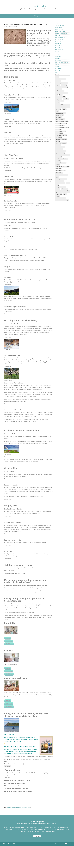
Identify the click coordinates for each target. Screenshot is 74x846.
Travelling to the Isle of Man (61, 179)
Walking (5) (58, 60)
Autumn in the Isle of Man (61, 79)
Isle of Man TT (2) (59, 27)
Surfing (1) (57, 64)
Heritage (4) (58, 41)
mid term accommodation (61, 143)
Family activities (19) (60, 31)
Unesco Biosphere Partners (36, 827)
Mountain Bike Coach (60, 147)
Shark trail (58, 164)
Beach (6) (57, 35)
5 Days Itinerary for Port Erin (12, 786)
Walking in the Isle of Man (61, 187)
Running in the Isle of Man (61, 162)
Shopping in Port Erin (60, 166)
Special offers (58, 168)
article (42, 260)
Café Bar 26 (37, 296)
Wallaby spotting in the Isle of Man (62, 191)
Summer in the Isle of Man (62, 175)
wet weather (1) (59, 68)
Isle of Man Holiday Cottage (61, 123)
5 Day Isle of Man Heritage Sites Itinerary (60, 829)
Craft (57, 94)
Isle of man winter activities (61, 135)
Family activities (13, 26)
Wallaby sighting (64, 189)
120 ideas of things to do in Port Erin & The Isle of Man (16, 827)
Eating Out (58, 102)
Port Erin (67, 155)
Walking (57, 185)
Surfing (57, 177)
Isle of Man (58, 117)
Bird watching (64, 85)
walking (67, 183)
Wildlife (64, 194)
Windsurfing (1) (59, 56)
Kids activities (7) (59, 39)
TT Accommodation (60, 181)
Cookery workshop (59, 91)
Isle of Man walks (59, 133)
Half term (64, 109)
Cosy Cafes (58, 92)
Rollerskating (58, 160)
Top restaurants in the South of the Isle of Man (18, 791)
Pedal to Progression (60, 155)
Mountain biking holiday (60, 151)
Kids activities (11, 807)
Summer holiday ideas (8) (61, 33)
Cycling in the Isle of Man (61, 96)
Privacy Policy (33, 829)
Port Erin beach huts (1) (61, 37)
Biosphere (58, 85)
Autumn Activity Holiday (44, 829)
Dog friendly (59, 98)
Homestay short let (59, 115)
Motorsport (58, 145)
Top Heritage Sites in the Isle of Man (15, 783)
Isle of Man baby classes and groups (14, 573)
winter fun (58, 196)
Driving (62, 101)
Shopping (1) (58, 58)
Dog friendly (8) (59, 49)
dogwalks (58, 101)
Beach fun (58, 81)
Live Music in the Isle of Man (61, 139)
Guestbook (18, 829)
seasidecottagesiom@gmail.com (23, 753)
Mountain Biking (59, 149)
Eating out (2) (58, 45)
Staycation (59, 173)
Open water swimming (60, 153)
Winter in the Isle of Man (60, 198)
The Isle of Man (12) (60, 25)
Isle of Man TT (58, 129)
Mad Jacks (58, 141)
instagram (14, 756)
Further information (10, 829)
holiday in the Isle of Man (61, 113)
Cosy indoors (64, 92)
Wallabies (58, 189)
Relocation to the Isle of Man (61, 158)
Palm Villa (9, 623)
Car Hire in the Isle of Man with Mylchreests (60, 827)
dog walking (65, 98)
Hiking (57, 111)
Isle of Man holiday (60, 119)
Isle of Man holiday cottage (62, 121)
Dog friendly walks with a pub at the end (16, 788)
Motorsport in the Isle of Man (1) (61, 53)
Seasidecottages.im (37, 6)
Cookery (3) (58, 43)
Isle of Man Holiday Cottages (48, 831)
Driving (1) (57, 51)
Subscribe (7, 764)
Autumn (57, 77)
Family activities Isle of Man (22, 807)
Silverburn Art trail (17, 421)
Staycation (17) (59, 29)
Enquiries (46, 827)
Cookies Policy (37, 836)
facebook (22, 756)
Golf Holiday (58, 109)
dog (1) (57, 72)
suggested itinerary (44, 459)
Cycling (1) (57, 66)
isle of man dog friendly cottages (32, 831)
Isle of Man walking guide (61, 131)
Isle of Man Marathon (60, 125)
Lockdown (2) (58, 70)
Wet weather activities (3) (61, 62)
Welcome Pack (59, 194)
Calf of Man (58, 87)
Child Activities (59, 89)
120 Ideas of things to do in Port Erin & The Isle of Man (19, 747)
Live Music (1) (58, 47)
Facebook (16, 590)
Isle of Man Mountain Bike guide (62, 127)
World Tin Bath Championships (62, 200)
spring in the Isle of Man (60, 170)
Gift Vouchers (25, 829)
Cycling (60, 94)
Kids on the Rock (9, 570)
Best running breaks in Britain (62, 83)
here (9, 102)
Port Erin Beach (59, 156)
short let (67, 166)
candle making (65, 87)
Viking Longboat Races (60, 183)
